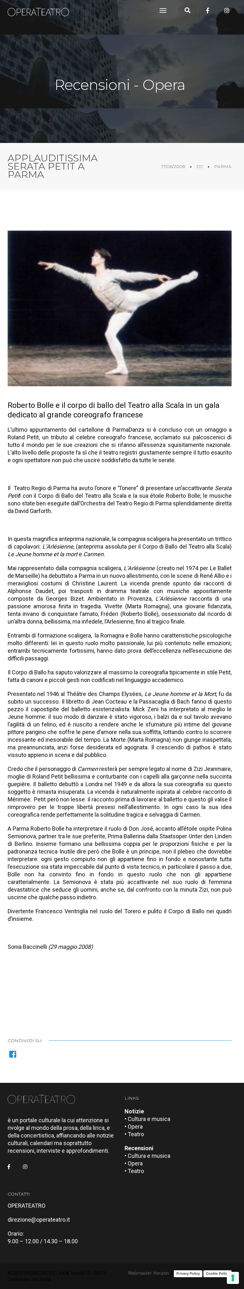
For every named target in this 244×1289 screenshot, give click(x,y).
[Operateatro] (41, 10)
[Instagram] (227, 10)
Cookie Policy (217, 1273)
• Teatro (134, 1134)
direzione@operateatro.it (39, 1219)
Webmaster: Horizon (148, 1273)
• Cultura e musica (147, 1119)
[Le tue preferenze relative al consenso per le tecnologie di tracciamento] (233, 1278)
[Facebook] (208, 10)
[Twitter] (217, 10)
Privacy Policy (188, 1273)
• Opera (134, 1126)
